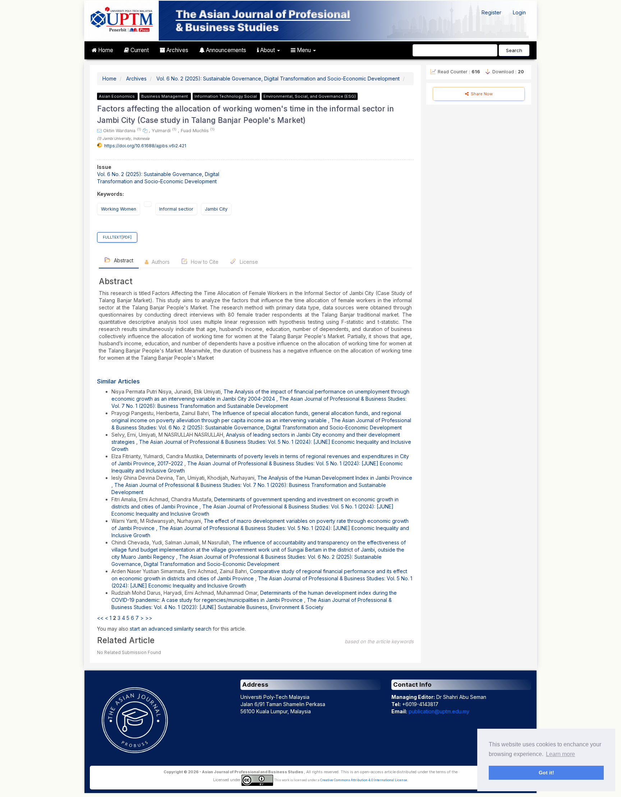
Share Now (481, 93)
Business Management (165, 96)
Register (491, 12)
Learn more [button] (560, 754)
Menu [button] (303, 50)
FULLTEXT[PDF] (117, 237)
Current (139, 50)
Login (519, 12)
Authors (160, 262)
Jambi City (216, 209)
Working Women (118, 209)
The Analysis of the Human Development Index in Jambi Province (334, 478)
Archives (176, 50)
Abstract (122, 260)
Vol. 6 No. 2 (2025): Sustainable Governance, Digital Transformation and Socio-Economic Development (278, 78)
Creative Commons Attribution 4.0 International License (363, 780)
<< (100, 618)
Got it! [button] (546, 772)
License (248, 262)
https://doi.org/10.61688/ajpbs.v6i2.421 (145, 145)
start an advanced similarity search (170, 629)
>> (148, 618)
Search (514, 50)
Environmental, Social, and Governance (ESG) (309, 96)
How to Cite (203, 262)
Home (105, 50)
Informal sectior (176, 209)
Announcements (225, 50)
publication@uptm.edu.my (439, 711)
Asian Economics (117, 96)
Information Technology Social (226, 96)
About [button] (267, 50)
